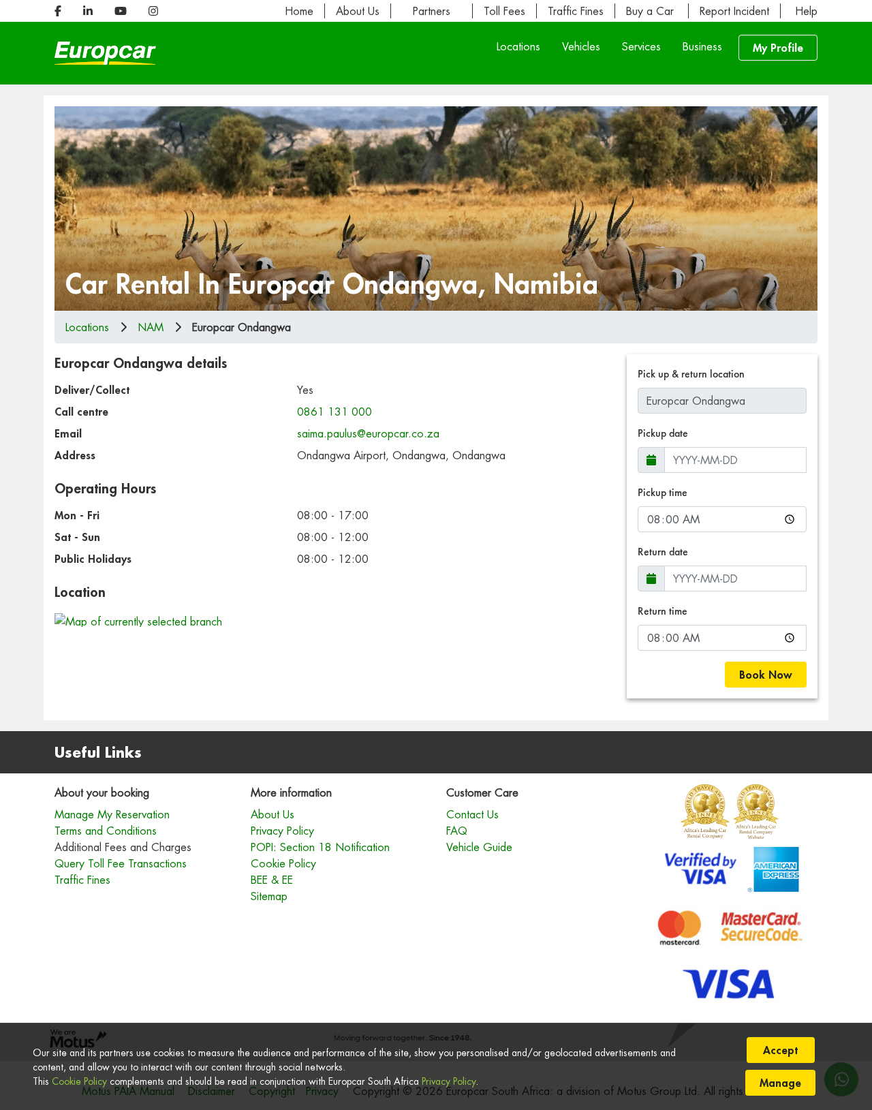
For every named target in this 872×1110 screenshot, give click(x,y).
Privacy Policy (449, 1081)
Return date (663, 551)
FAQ (456, 830)
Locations (518, 46)
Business (702, 46)
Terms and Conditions (105, 830)
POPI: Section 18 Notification (320, 846)
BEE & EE (272, 879)
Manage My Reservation (112, 814)
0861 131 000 (334, 411)
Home (299, 10)
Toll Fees (504, 10)
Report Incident (734, 10)
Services (641, 46)
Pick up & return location (691, 374)
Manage (780, 1082)
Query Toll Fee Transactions (120, 863)
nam (151, 327)
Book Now (765, 674)
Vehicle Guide (479, 846)
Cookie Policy (79, 1081)
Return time (662, 611)
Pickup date (663, 433)
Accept (780, 1050)
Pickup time (662, 492)
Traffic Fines (576, 10)
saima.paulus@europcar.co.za (368, 433)
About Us (357, 10)
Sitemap (269, 896)
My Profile (778, 47)
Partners (431, 10)
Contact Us (472, 814)
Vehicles (581, 46)
